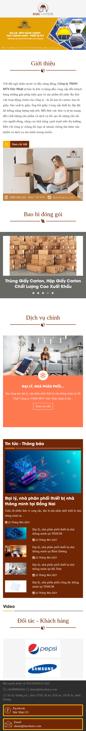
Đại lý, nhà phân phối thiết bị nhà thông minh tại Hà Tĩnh (53, 566)
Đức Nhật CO (20, 712)
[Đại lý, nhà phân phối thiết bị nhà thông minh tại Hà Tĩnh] (43, 355)
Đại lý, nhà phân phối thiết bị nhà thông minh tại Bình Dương (53, 549)
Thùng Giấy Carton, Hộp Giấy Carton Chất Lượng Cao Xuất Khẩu (43, 283)
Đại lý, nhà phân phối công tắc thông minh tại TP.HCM (55, 584)
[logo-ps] (43, 648)
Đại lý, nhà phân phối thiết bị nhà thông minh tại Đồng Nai (39, 500)
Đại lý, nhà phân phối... (43, 386)
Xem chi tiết (19, 144)
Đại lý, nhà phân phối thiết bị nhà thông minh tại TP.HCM (53, 531)
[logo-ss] (43, 668)
